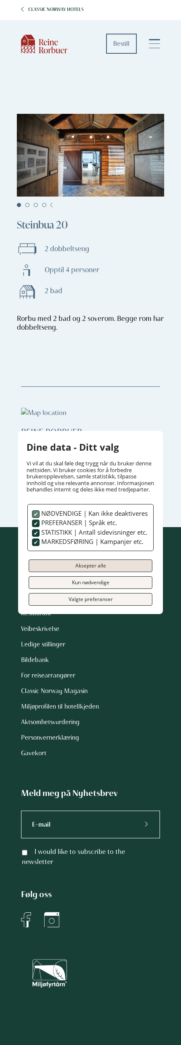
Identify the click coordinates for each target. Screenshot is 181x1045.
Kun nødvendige (90, 582)
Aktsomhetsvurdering (50, 722)
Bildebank (35, 660)
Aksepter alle (90, 565)
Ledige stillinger (43, 644)
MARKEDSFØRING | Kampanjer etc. (92, 541)
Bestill (121, 43)
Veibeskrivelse (40, 629)
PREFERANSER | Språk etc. (78, 522)
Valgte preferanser (91, 599)
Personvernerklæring (50, 737)
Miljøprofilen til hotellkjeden (60, 706)
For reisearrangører (48, 675)
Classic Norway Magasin (54, 691)
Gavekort (33, 753)
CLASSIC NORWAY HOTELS (56, 9)
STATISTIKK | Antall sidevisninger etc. (93, 532)
